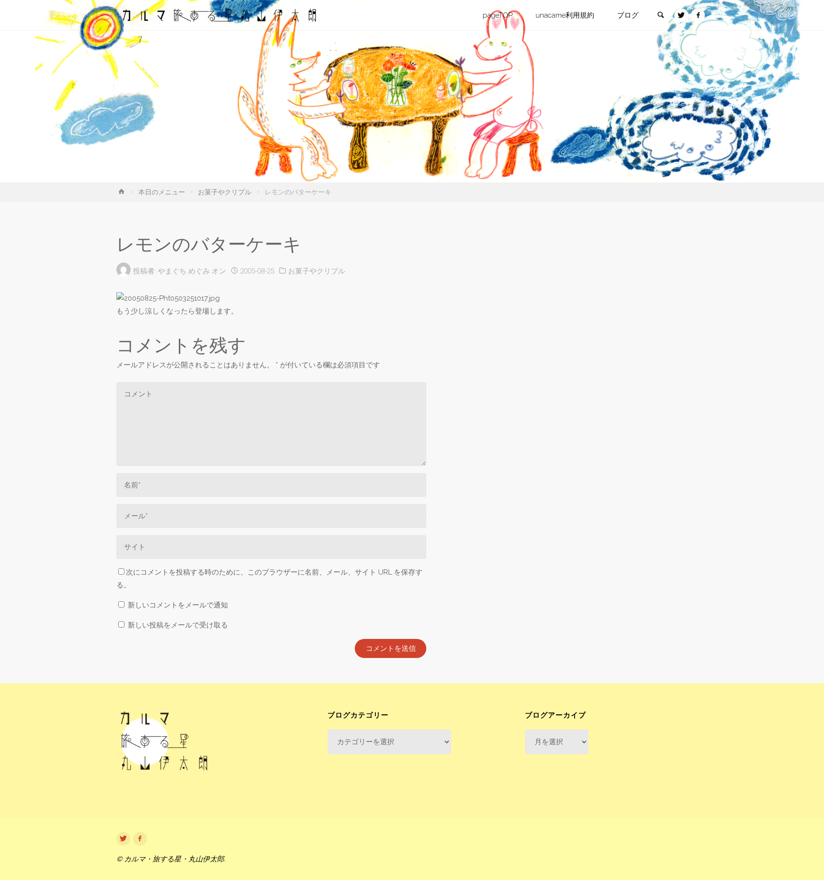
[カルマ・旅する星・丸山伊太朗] (219, 15)
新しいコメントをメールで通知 (178, 605)
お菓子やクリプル (224, 192)
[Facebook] (698, 15)
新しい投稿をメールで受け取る (178, 625)
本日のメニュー (161, 192)
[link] (660, 15)
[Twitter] (681, 15)
